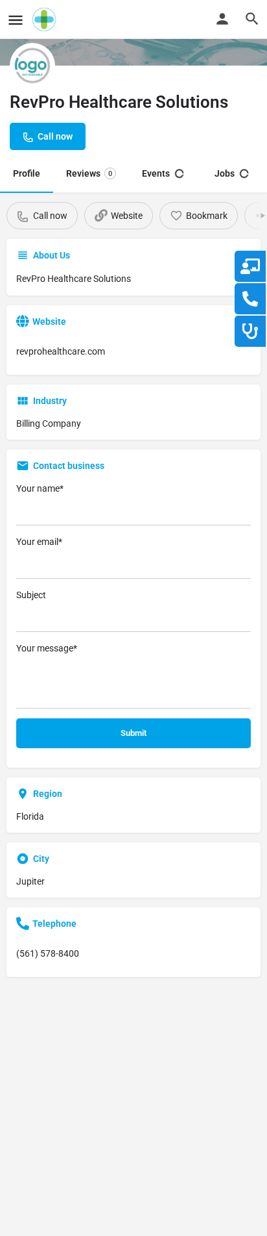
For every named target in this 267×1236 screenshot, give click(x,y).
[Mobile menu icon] (15, 19)
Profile (26, 173)
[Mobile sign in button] (222, 18)
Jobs (225, 173)
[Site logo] (45, 19)
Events (156, 173)
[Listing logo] (32, 65)
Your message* (46, 648)
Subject (31, 595)
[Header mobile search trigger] (252, 18)
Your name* (40, 488)
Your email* (39, 541)
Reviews (89, 173)
